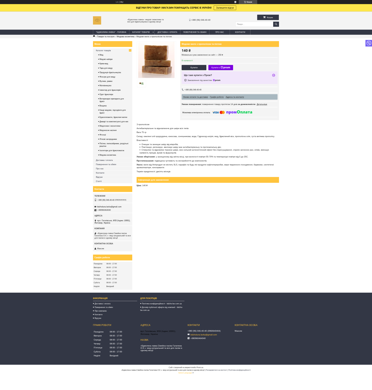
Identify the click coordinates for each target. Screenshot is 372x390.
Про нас (100, 168)
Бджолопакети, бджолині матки (113, 117)
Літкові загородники (108, 139)
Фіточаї (103, 135)
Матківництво (105, 85)
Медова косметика (125, 36)
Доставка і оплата (104, 160)
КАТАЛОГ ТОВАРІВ (141, 32)
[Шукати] (276, 24)
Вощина (103, 106)
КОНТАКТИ (240, 32)
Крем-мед (104, 63)
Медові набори (106, 59)
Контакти (100, 173)
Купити (194, 67)
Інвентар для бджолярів (110, 90)
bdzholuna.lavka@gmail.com (109, 207)
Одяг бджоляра (106, 94)
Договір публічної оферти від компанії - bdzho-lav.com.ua (161, 308)
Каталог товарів (103, 50)
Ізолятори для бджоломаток (112, 150)
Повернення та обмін (106, 164)
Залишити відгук (225, 8)
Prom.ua (200, 367)
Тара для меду (106, 68)
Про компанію (101, 311)
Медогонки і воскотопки (110, 126)
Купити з (215, 67)
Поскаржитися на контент (216, 370)
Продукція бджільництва (110, 72)
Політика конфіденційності (239, 370)
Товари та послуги (106, 36)
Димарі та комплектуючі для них (114, 121)
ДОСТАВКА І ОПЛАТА (167, 32)
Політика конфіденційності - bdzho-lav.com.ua (162, 304)
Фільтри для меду (107, 77)
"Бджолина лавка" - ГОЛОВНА (111, 32)
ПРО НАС (219, 32)
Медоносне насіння (108, 130)
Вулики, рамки (106, 81)
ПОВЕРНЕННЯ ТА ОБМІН (194, 32)
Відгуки (99, 177)
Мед (101, 55)
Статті (99, 181)
